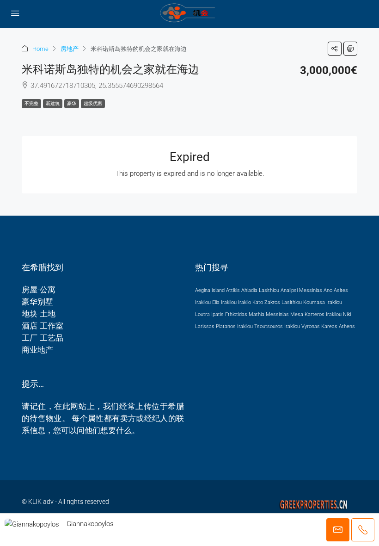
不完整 (31, 103)
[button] (335, 49)
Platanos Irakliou (234, 326)
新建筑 (53, 103)
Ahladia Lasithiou (260, 290)
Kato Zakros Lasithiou (277, 302)
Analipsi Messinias (301, 290)
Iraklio (244, 302)
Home (40, 48)
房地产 (70, 48)
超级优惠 (93, 103)
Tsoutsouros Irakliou (277, 326)
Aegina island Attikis (217, 290)
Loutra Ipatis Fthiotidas (221, 314)
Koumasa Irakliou (322, 302)
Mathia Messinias (269, 314)
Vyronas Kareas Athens (328, 326)
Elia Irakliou (224, 302)
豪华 (71, 103)
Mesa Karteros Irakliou (316, 314)
